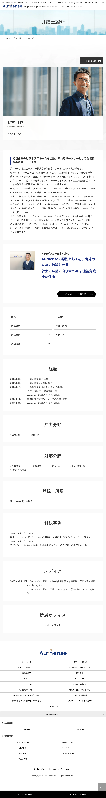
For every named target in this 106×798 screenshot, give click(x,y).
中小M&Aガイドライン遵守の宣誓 (26, 695)
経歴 (13, 317)
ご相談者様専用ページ (53, 714)
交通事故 (22, 753)
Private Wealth (68, 748)
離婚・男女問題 (68, 753)
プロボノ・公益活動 (79, 695)
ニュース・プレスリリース (79, 679)
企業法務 (26, 729)
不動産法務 (79, 729)
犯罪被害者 (22, 759)
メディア (59, 334)
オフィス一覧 (26, 662)
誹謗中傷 (22, 748)
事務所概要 (26, 673)
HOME (7, 38)
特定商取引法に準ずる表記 (79, 690)
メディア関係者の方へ (26, 667)
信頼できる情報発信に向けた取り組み (26, 701)
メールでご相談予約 (77, 794)
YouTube (65, 769)
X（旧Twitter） (40, 769)
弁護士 (26, 679)
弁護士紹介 (18, 38)
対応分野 (15, 326)
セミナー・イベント (26, 684)
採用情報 (79, 673)
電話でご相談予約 (24, 794)
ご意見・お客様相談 (79, 662)
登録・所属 (61, 326)
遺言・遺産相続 (23, 742)
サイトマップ (53, 706)
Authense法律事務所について (80, 667)
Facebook (54, 769)
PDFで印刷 (93, 61)
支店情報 (15, 343)
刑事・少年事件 (68, 742)
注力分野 (59, 317)
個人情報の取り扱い (26, 690)
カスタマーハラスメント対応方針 (79, 701)
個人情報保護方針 (80, 684)
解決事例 (15, 334)
